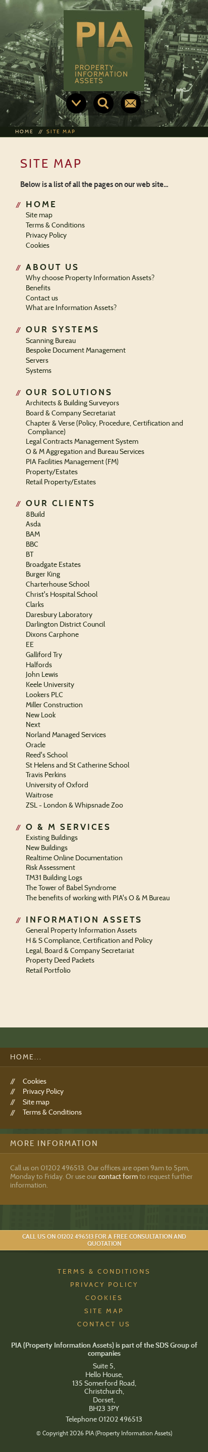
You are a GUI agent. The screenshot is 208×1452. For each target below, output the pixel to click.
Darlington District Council (65, 624)
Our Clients (60, 503)
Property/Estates (52, 471)
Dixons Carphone (52, 634)
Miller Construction (54, 704)
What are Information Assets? (71, 307)
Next (33, 724)
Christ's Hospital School (61, 594)
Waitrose (39, 794)
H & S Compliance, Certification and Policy (89, 940)
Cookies (37, 245)
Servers (37, 360)
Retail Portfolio (48, 970)
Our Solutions (69, 392)
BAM (33, 534)
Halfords (39, 664)
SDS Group (172, 1345)
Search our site (103, 103)
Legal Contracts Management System (82, 441)
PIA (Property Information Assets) (104, 50)
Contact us (130, 103)
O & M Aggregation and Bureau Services (85, 451)
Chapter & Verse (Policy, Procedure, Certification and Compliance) (104, 427)
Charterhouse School (57, 584)
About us (52, 267)
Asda (33, 523)
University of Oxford (57, 784)
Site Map (104, 1311)
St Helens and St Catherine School (77, 765)
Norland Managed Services (66, 734)
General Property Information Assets (81, 930)
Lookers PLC (44, 694)
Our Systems (62, 329)
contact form (118, 1176)
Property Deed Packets (60, 960)
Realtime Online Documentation (74, 857)
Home (24, 131)
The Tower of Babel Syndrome (71, 887)
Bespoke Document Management (76, 350)
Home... (26, 1056)
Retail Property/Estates (61, 481)
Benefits (38, 287)
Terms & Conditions (55, 225)
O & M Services (68, 827)
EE (30, 644)
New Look (41, 714)
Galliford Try (44, 654)
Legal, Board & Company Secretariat (80, 950)
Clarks (35, 604)
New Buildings (47, 847)
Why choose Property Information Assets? (90, 277)
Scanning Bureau (51, 340)
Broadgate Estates (53, 564)
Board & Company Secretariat (71, 412)
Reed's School (47, 754)
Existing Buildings (52, 837)
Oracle (35, 744)
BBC (32, 544)
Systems (38, 370)
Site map (61, 131)
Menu (76, 103)
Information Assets (84, 919)
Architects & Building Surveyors (72, 402)
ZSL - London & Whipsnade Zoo (74, 805)
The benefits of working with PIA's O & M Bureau (98, 897)
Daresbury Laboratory (59, 614)
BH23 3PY (104, 1408)
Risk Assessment (50, 867)
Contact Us (104, 1324)
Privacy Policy (46, 235)
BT (29, 554)
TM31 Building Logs (54, 877)
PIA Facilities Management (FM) (72, 461)
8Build (35, 514)
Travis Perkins (46, 774)
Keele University (50, 684)
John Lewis (42, 674)
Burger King (43, 574)
